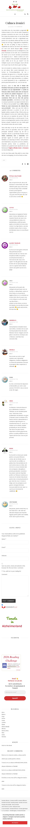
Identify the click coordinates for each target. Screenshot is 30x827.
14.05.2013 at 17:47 (13, 322)
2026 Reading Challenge (11, 658)
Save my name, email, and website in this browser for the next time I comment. (13, 567)
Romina (4, 736)
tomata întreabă (21, 810)
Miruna (4, 728)
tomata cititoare (6, 800)
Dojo (3, 716)
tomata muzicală (6, 802)
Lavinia (4, 722)
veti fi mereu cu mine (7, 806)
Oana (3, 734)
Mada (3, 724)
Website (4, 555)
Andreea (9, 664)
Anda (11, 401)
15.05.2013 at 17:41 (13, 351)
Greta (3, 718)
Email (4, 547)
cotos (11, 207)
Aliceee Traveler (14, 243)
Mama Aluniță (5, 726)
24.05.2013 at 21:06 (13, 503)
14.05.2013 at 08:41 (13, 209)
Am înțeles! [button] (15, 822)
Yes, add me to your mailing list (12, 571)
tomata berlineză (14, 808)
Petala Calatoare (15, 176)
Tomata (4, 762)
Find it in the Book (7, 745)
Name (4, 539)
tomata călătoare (22, 800)
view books (18, 669)
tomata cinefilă (14, 800)
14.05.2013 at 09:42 (13, 245)
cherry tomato (15, 804)
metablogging (13, 810)
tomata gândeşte (23, 808)
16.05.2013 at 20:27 (13, 450)
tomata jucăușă (14, 802)
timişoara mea (16, 806)
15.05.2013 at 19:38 (13, 402)
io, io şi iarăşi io (5, 810)
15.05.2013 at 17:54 (13, 379)
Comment (4, 574)
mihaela (12, 350)
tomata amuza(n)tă (6, 804)
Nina (3, 732)
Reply (10, 180)
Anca (3, 712)
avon (4, 160)
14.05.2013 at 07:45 (13, 177)
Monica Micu (5, 730)
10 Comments (18, 26)
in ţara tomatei (5, 808)
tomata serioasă (23, 802)
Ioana (3, 720)
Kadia (11, 448)
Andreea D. (12, 320)
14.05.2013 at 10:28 (13, 282)
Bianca (3, 714)
